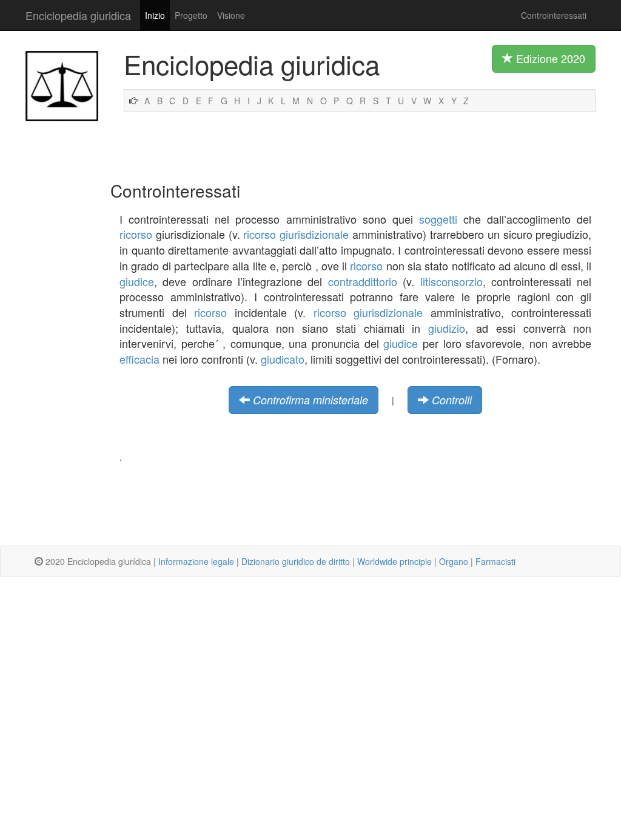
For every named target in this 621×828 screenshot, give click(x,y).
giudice (136, 281)
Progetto (191, 15)
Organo (453, 561)
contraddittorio (362, 281)
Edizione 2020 (549, 58)
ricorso (135, 234)
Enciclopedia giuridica (78, 15)
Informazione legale (196, 561)
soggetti (438, 219)
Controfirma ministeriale (310, 399)
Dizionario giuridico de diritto (295, 561)
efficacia (139, 359)
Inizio (155, 15)
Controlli (452, 399)
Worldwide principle (394, 561)
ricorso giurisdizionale (296, 234)
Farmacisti (495, 561)
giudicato (282, 359)
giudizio (446, 328)
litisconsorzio (451, 281)
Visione (231, 15)
